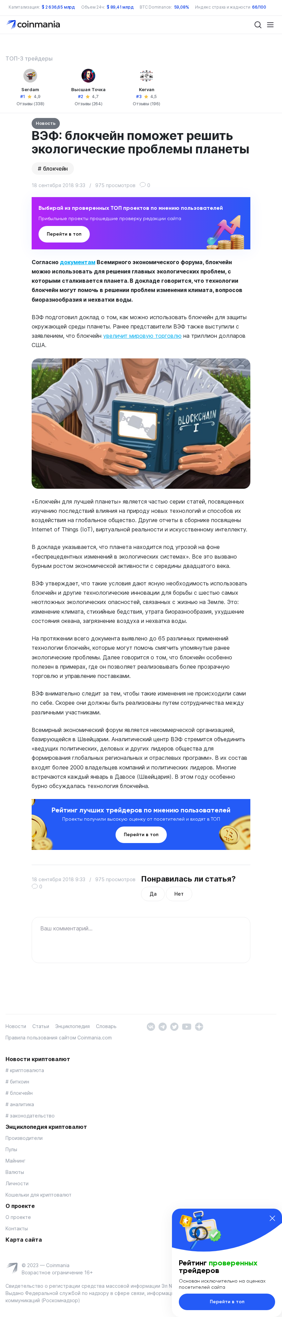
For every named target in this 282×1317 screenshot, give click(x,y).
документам (77, 262)
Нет (178, 894)
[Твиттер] (174, 1026)
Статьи (40, 1026)
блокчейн (55, 168)
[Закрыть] (272, 1218)
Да (153, 894)
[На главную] (34, 24)
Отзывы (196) (146, 103)
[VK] (151, 1026)
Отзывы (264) (88, 103)
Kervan (146, 89)
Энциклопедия (72, 1026)
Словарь (106, 1026)
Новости (16, 1026)
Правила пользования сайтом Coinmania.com (59, 1037)
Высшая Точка (88, 89)
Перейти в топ (64, 234)
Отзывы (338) (30, 103)
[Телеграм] (162, 1026)
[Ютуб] (187, 1026)
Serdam (30, 89)
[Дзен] (199, 1026)
